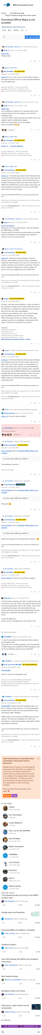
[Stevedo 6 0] (2, 919)
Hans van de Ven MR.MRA (13, 664)
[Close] (38, 758)
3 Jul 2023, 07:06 (13, 255)
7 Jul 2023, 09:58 (26, 428)
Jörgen (6, 299)
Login (14, 796)
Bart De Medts (9, 47)
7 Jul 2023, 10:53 (13, 522)
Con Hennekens (9, 170)
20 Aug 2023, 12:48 (14, 703)
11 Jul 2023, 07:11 (23, 598)
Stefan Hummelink (10, 445)
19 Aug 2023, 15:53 (24, 637)
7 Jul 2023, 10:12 (13, 448)
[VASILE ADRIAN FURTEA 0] (2, 901)
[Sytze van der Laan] (2, 933)
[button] (3, 1032)
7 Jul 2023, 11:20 (13, 575)
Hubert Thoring (10, 1012)
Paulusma (7, 598)
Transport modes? (8, 944)
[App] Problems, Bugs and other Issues (14, 27)
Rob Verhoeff (9, 901)
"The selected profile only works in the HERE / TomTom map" (20, 896)
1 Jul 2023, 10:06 (21, 106)
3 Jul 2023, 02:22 (21, 222)
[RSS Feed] (26, 30)
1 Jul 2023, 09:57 (13, 74)
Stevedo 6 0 (9, 919)
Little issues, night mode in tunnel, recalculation (15, 1006)
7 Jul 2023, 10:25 (13, 487)
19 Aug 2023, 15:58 (14, 667)
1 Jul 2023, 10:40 (13, 143)
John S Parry (9, 948)
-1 (35, 435)
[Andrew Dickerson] (2, 994)
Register (7, 796)
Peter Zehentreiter (11, 965)
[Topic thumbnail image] (36, 914)
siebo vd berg (10, 933)
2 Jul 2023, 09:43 (14, 173)
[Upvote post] (31, 61)
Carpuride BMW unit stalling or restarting (18, 930)
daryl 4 (6, 50)
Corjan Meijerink (9, 484)
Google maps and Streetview (13, 912)
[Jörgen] (2, 965)
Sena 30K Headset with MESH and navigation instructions (19, 960)
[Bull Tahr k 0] (2, 979)
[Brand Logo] (6, 5)
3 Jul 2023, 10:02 (13, 357)
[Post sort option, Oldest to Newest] (4, 37)
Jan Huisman (8, 428)
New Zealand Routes (9, 976)
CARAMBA (7, 637)
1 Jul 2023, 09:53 (21, 50)
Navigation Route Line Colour (13, 991)
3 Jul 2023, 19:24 (27, 413)
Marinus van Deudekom (13, 979)
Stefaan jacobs (9, 413)
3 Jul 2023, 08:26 (14, 301)
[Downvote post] (39, 61)
